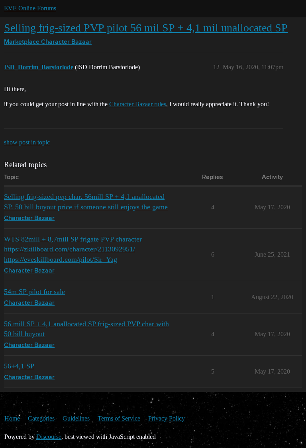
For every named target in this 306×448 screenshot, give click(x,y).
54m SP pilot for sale (34, 292)
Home (12, 418)
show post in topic (27, 142)
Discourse (48, 436)
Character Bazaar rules (137, 104)
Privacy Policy (166, 418)
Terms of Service (119, 418)
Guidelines (76, 418)
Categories (41, 418)
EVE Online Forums (30, 8)
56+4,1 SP (19, 366)
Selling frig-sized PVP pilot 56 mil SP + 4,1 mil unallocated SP (146, 27)
